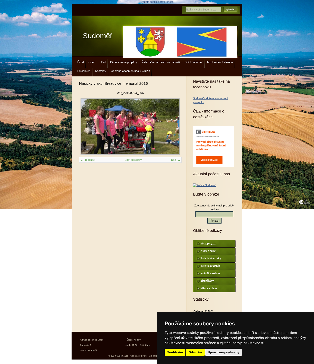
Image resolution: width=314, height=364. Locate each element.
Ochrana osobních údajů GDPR (130, 71)
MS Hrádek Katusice (220, 62)
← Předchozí (87, 159)
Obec (91, 62)
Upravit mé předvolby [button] (223, 352)
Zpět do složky (133, 159)
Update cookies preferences (157, 1)
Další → (175, 159)
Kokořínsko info (210, 273)
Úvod (80, 62)
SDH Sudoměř (193, 62)
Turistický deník (210, 266)
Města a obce (209, 288)
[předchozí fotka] (86, 126)
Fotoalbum (83, 71)
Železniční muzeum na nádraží (161, 62)
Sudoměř (97, 36)
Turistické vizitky (211, 258)
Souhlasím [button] (175, 352)
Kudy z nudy (208, 251)
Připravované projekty (123, 62)
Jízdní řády (207, 280)
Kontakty (100, 71)
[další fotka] (174, 126)
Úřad (103, 62)
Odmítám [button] (195, 352)
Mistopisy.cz (208, 243)
